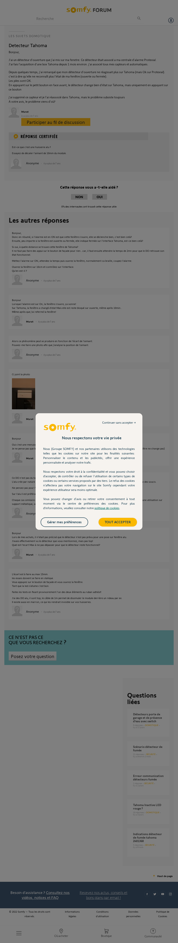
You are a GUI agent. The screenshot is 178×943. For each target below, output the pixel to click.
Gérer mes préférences (64, 522)
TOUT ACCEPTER (118, 522)
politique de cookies (106, 508)
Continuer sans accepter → (119, 422)
